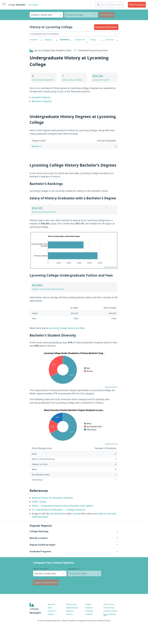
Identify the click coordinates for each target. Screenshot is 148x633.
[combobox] (109, 4)
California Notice (110, 611)
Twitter (88, 604)
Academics (64, 39)
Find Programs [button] (137, 4)
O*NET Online (39, 501)
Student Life (80, 39)
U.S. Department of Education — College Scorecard (58, 509)
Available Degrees (41, 97)
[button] (106, 27)
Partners (69, 614)
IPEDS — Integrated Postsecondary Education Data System (62, 505)
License (76, 513)
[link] (36, 40)
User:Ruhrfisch (57, 513)
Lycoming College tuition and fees (66, 328)
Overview (33, 39)
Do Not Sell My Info (109, 615)
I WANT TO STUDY (40, 569)
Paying (93, 39)
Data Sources (71, 604)
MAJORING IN (73, 569)
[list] (36, 40)
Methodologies (72, 607)
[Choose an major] (81, 15)
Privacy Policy (109, 607)
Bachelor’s (36, 146)
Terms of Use (108, 604)
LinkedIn (88, 614)
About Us (51, 604)
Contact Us (52, 611)
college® (35, 611)
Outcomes (109, 39)
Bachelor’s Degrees (42, 101)
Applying (48, 39)
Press (50, 607)
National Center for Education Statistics (52, 497)
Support (51, 614)
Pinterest (89, 607)
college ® (16, 4)
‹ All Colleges (33, 5)
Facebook (89, 611)
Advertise (70, 611)
